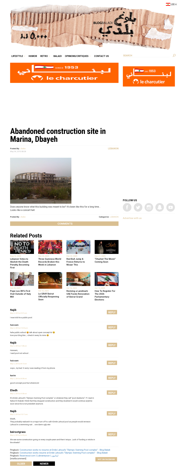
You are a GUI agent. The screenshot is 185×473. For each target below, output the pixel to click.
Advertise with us (132, 218)
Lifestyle (41, 5)
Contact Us (113, 5)
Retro (64, 5)
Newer (44, 463)
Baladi (75, 5)
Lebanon (113, 148)
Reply (112, 312)
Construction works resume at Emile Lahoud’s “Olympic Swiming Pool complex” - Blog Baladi (64, 452)
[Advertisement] (64, 103)
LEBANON (114, 217)
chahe (22, 148)
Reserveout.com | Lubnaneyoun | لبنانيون (39, 455)
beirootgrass (18, 431)
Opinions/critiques (91, 5)
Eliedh (13, 390)
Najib (13, 309)
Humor (55, 5)
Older (21, 463)
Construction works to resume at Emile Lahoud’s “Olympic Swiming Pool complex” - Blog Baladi (65, 450)
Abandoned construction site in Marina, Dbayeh (58, 135)
